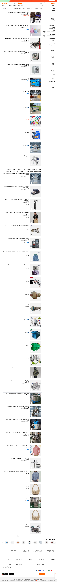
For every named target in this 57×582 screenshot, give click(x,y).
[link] (56, 573)
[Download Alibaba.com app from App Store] (11, 574)
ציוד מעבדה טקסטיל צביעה (37, 171)
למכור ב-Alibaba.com (8, 557)
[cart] (11, 3)
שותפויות (10, 564)
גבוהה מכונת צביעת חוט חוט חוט (49, 549)
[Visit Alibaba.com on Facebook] (10, 567)
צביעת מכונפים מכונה (14, 550)
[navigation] (48, 272)
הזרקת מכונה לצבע (26, 549)
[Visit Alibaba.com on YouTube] (3, 567)
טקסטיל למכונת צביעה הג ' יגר (26, 169)
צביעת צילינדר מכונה (22, 171)
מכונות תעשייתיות (36, 8)
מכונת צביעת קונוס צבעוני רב (29, 171)
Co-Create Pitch (53, 559)
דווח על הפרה (20, 566)
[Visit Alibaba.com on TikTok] (1, 567)
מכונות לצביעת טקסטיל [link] (17, 8)
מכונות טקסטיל (23, 8)
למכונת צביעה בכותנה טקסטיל (37, 549)
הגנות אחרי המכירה (41, 562)
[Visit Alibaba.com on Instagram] (5, 567)
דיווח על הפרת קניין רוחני (19, 564)
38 (7, 536)
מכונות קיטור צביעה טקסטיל (8, 171)
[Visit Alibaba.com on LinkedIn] (8, 567)
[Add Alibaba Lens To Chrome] (42, 574)
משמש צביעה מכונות (38, 550)
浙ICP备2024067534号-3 (51, 580)
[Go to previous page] (23, 536)
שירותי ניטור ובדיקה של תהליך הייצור (40, 565)
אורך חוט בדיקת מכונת (50, 550)
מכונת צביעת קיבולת (26, 550)
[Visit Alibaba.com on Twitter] (6, 567)
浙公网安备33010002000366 (43, 580)
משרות (54, 562)
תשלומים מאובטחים (41, 557)
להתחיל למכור (9, 559)
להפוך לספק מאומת (8, 562)
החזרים (21, 562)
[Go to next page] (5, 536)
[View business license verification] (36, 580)
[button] (23, 3)
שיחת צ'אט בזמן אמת (19, 559)
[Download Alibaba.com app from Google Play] (5, 574)
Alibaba (41, 8)
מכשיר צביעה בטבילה (26, 551)
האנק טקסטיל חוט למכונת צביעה (12, 169)
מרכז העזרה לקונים (19, 557)
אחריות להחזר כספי (41, 559)
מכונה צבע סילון (19, 169)
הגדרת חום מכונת (51, 551)
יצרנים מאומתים (31, 557)
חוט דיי (40, 169)
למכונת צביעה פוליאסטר (34, 169)
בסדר (44, 32)
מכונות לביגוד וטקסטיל (29, 8)
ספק (26, 16)
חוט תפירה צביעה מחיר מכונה (37, 551)
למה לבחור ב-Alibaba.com (51, 557)
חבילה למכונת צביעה (14, 549)
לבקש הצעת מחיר (30, 559)
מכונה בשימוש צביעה (15, 171)
